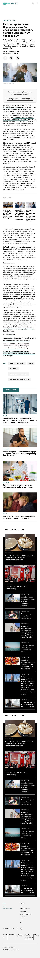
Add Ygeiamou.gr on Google (18, 98)
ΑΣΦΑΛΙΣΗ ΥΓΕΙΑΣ (7, 909)
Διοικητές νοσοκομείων (18, 374)
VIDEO (22, 906)
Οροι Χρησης (36, 935)
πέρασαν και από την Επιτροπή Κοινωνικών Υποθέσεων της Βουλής (18, 118)
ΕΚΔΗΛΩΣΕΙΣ (23, 911)
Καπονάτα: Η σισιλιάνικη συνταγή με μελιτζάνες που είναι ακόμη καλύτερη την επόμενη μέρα (28, 664)
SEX (21, 922)
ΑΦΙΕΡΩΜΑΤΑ (23, 917)
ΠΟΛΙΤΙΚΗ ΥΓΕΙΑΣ (9, 20)
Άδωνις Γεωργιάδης (17, 363)
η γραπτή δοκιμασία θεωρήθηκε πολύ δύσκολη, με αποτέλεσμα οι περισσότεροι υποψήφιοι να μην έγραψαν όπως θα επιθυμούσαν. (19, 328)
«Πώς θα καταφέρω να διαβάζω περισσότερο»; (27, 616)
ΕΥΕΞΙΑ (4, 906)
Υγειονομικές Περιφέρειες (19, 379)
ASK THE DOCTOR (25, 909)
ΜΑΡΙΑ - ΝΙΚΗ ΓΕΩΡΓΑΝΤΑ (11, 51)
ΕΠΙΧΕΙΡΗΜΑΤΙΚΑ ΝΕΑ (25, 914)
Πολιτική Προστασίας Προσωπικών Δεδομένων (29, 937)
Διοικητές (13, 368)
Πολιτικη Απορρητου (19, 935)
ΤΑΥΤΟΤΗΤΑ (11, 934)
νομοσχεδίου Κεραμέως (11, 279)
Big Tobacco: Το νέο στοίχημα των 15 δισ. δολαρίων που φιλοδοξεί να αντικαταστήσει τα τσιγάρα (19, 557)
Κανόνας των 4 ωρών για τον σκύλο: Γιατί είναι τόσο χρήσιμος (28, 704)
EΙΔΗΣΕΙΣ (22, 903)
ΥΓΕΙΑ (4, 903)
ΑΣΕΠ (31, 363)
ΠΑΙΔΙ (21, 919)
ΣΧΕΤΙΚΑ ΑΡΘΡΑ (11, 390)
